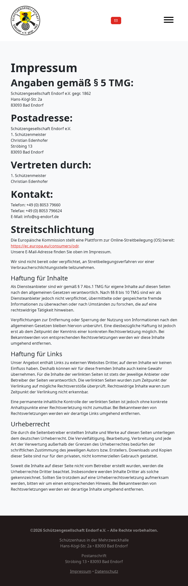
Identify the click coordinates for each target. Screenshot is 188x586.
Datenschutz (106, 571)
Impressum (80, 571)
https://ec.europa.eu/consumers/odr (44, 246)
